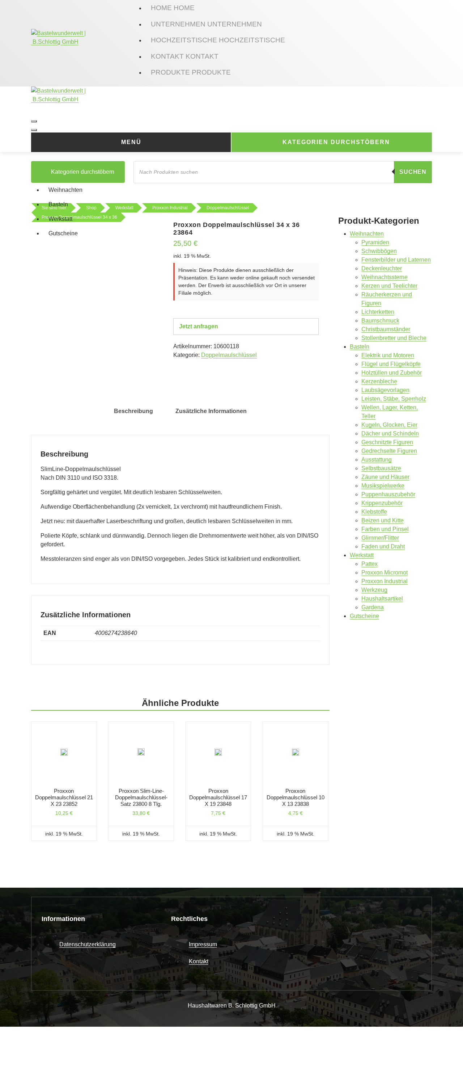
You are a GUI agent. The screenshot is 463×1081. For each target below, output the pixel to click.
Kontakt (198, 961)
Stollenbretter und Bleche (393, 338)
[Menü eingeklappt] (34, 121)
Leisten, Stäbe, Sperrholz (393, 399)
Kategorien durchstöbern (336, 142)
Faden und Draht (383, 546)
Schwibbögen (379, 251)
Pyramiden (375, 242)
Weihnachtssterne (384, 277)
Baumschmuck (380, 320)
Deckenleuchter (381, 268)
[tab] (133, 411)
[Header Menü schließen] (34, 130)
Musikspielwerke (382, 486)
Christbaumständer (385, 329)
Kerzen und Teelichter (389, 286)
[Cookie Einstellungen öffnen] (54, 1053)
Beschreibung (133, 411)
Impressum (203, 944)
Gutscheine (63, 233)
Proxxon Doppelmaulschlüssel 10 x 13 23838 (295, 797)
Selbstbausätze (381, 468)
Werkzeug (374, 590)
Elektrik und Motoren (387, 355)
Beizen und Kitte (382, 520)
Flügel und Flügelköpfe (391, 364)
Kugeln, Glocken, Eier (389, 425)
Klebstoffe (374, 512)
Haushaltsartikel (382, 599)
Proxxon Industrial (384, 581)
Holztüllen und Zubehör (391, 373)
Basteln (58, 204)
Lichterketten (377, 312)
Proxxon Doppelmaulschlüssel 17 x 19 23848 (218, 797)
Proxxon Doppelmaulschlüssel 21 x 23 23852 (64, 797)
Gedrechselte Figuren (389, 451)
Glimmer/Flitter (380, 538)
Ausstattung (376, 460)
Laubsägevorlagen (385, 390)
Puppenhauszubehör (388, 494)
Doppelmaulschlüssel (229, 355)
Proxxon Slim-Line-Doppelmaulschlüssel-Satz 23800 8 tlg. (141, 797)
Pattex (369, 564)
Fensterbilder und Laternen (396, 260)
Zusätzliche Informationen (211, 411)
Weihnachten (65, 190)
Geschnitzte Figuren (387, 442)
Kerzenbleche (379, 381)
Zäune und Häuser (385, 477)
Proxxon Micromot (384, 572)
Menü (131, 142)
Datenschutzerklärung (87, 944)
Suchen (412, 172)
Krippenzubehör (382, 503)
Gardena (372, 607)
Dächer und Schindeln (390, 433)
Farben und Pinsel (385, 529)
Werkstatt (60, 219)
